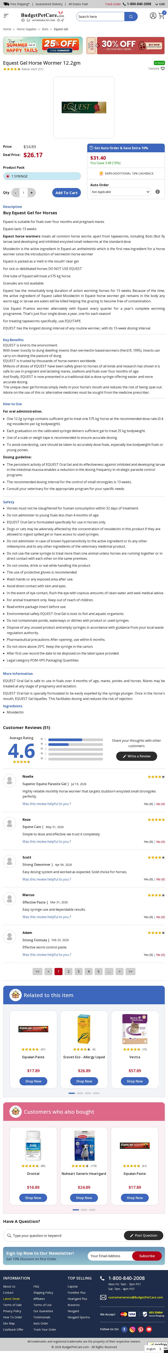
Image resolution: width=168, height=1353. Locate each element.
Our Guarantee (43, 1311)
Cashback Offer (13, 1329)
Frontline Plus (77, 1293)
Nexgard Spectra (79, 1317)
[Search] (131, 16)
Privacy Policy (12, 1311)
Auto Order (40, 1323)
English (151, 1349)
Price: (7, 146)
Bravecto (74, 1305)
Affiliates (39, 1299)
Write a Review (139, 756)
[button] (72, 1093)
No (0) (160, 804)
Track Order (113, 4)
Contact (8, 1293)
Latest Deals (11, 1299)
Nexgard (73, 1311)
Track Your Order (44, 1329)
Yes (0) (149, 804)
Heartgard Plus (77, 1299)
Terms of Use (42, 1305)
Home (7, 29)
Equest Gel (61, 29)
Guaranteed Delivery (48, 4)
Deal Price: (11, 154)
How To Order (12, 1317)
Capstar (73, 1286)
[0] (161, 18)
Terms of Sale (12, 1305)
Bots (45, 29)
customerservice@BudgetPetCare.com (135, 1297)
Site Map (9, 1323)
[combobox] (154, 1349)
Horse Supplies (26, 29)
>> (130, 971)
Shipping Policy (43, 1293)
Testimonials (41, 1317)
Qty (6, 192)
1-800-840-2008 (139, 4)
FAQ (36, 1286)
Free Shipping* (20, 4)
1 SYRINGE (19, 176)
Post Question (146, 1235)
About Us (9, 1286)
